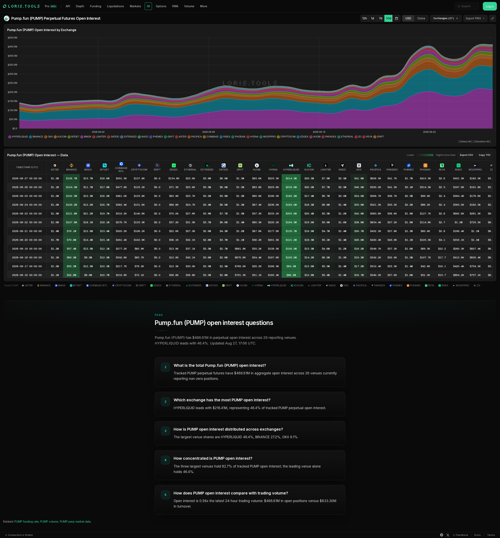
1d (372, 18)
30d (388, 18)
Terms (491, 535)
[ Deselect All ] (482, 141)
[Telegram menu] (441, 535)
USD (408, 18)
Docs (477, 535)
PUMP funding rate (26, 521)
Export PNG (473, 18)
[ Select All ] (465, 141)
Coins (421, 18)
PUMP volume (49, 521)
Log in (490, 6)
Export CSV (466, 154)
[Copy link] (492, 18)
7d (380, 18)
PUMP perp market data (75, 521)
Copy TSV (485, 154)
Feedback (462, 535)
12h (364, 18)
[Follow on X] (448, 535)
